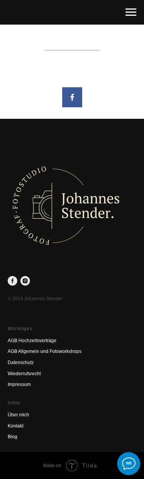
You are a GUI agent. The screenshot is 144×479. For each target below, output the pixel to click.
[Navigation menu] (131, 12)
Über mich (18, 414)
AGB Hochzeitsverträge (32, 340)
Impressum (19, 384)
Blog (12, 436)
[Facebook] (72, 97)
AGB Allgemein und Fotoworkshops (44, 351)
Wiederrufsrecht (24, 373)
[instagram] (25, 281)
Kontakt (15, 426)
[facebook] (12, 281)
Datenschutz (21, 362)
